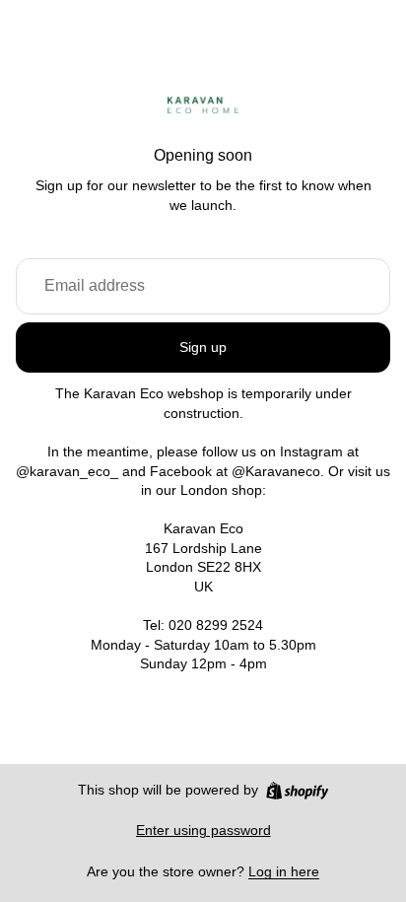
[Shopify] (297, 790)
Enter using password (203, 830)
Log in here (283, 871)
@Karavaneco (276, 471)
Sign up (203, 347)
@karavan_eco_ (67, 471)
